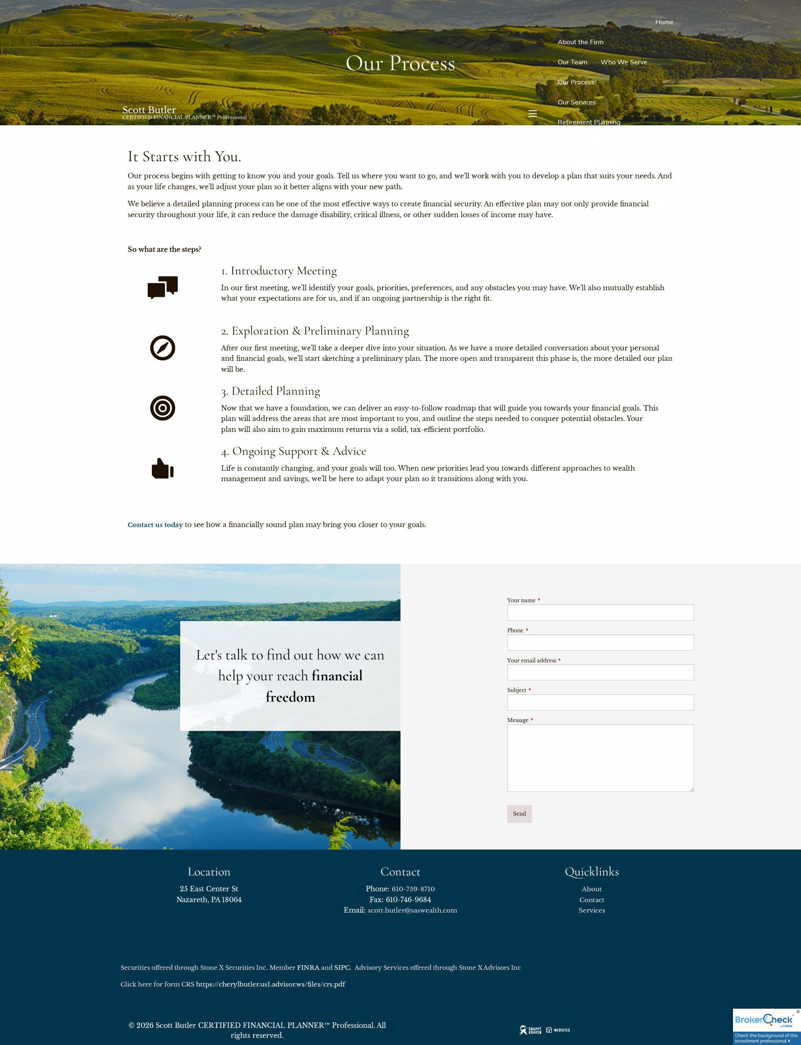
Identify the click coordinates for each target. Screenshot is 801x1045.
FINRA (308, 967)
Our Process (576, 82)
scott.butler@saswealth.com (412, 910)
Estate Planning (581, 142)
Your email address (559, 660)
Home (664, 22)
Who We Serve (624, 62)
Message (545, 720)
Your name (549, 600)
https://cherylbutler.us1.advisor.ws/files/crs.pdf (270, 984)
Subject (544, 690)
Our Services (577, 102)
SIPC (342, 967)
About (592, 889)
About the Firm (581, 42)
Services (592, 910)
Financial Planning (585, 182)
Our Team (572, 62)
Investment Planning (589, 162)
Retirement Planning (589, 122)
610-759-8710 (413, 889)
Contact (662, 202)
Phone (543, 630)
